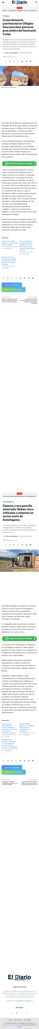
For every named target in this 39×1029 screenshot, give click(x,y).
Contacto (10, 1020)
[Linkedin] (22, 61)
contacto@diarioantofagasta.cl (23, 1001)
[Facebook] (5, 61)
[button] (3, 2)
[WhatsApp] (18, 61)
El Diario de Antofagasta (11, 53)
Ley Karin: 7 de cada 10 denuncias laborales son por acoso (19, 10)
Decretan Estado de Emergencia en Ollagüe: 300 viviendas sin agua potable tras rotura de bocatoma (9, 260)
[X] (9, 61)
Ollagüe (6, 16)
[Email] (26, 61)
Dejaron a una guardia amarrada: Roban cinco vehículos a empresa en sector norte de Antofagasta (10, 300)
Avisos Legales (27, 1020)
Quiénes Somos (18, 1020)
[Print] (28, 278)
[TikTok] (22, 1013)
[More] (30, 61)
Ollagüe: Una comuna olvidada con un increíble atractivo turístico (9, 243)
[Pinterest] (14, 61)
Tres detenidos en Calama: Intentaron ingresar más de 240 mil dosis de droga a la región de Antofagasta (29, 301)
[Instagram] (17, 1013)
